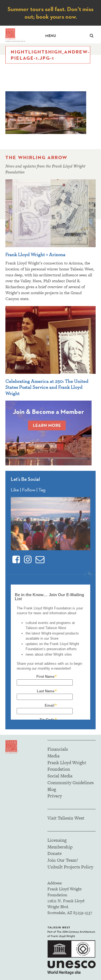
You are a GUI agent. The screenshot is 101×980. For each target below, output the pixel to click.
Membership (59, 847)
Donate (54, 853)
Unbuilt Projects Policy (70, 867)
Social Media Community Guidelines (70, 779)
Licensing (57, 840)
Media (53, 756)
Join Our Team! (62, 860)
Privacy (54, 796)
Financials (57, 749)
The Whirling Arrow (36, 157)
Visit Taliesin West (65, 818)
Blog (51, 789)
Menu (50, 35)
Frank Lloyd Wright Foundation (66, 766)
